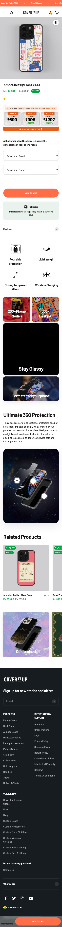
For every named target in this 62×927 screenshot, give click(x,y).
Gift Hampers (10, 766)
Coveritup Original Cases (12, 802)
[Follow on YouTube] (31, 898)
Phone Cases (10, 720)
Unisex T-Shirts (11, 783)
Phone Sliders (10, 749)
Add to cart (31, 193)
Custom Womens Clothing (12, 840)
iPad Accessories (12, 737)
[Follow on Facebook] (5, 898)
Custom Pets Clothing (14, 853)
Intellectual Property (44, 764)
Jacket (6, 777)
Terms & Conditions (44, 775)
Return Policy (41, 752)
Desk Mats (8, 726)
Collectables (9, 760)
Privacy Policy (41, 741)
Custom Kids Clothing (14, 847)
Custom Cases (10, 821)
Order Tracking (41, 729)
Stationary (8, 754)
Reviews (38, 770)
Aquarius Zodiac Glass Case (17, 595)
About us (39, 724)
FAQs (37, 735)
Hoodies (7, 772)
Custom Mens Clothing (15, 832)
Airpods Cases (10, 731)
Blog (5, 815)
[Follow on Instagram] (22, 898)
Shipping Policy (42, 747)
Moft (5, 809)
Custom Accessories (14, 826)
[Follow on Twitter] (14, 898)
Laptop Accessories (13, 743)
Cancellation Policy (44, 758)
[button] (5, 99)
